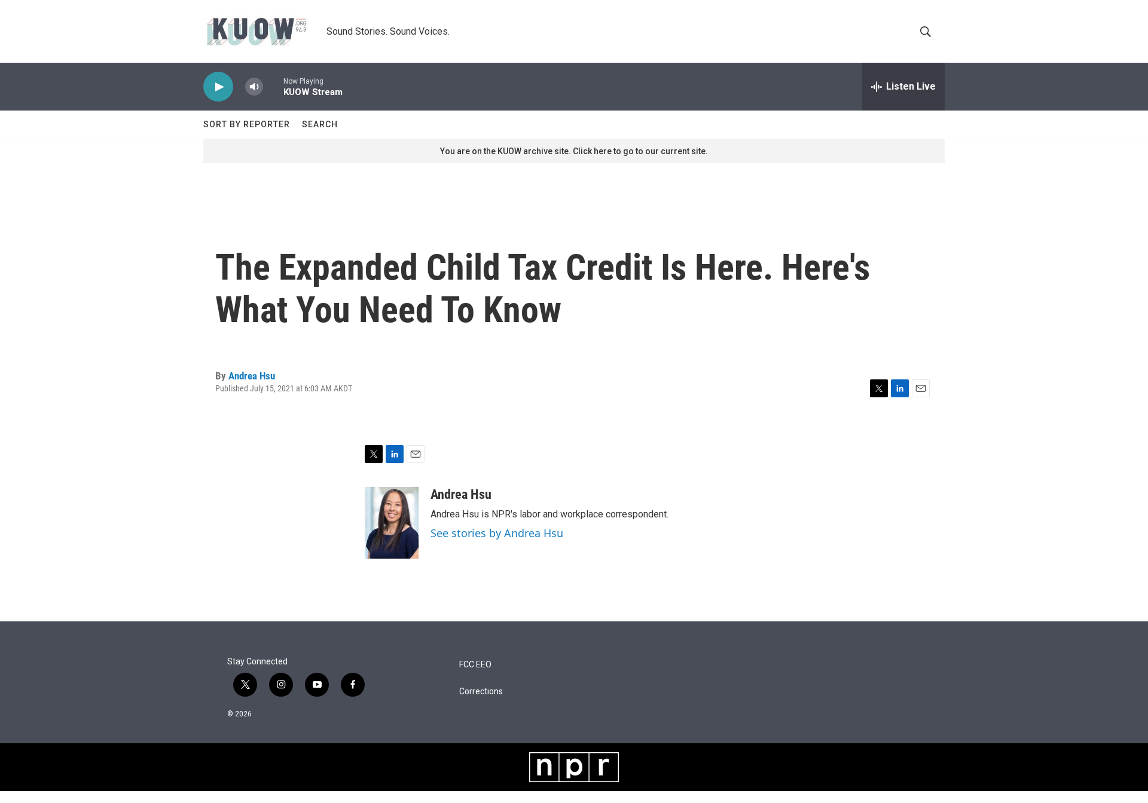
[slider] (273, 86)
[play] (218, 87)
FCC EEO (475, 664)
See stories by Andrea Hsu (496, 533)
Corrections (481, 691)
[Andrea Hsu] (392, 523)
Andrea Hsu (251, 376)
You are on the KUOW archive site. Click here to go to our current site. (574, 151)
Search (320, 124)
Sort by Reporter (246, 124)
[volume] (254, 86)
